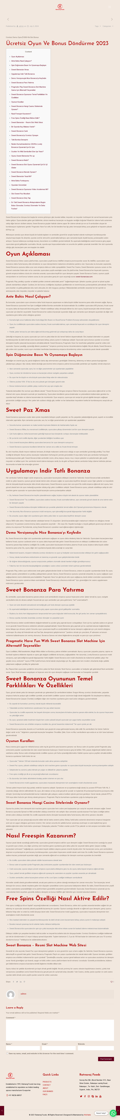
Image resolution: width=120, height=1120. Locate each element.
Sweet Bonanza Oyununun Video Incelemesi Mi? (29, 189)
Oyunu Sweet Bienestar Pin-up (23, 156)
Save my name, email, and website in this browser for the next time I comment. (41, 1053)
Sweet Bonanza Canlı (19, 131)
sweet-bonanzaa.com (84, 277)
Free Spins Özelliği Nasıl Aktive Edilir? (25, 118)
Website (81, 1044)
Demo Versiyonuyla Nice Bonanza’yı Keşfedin (28, 78)
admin (21, 26)
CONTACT (47, 1085)
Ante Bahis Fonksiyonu (20, 181)
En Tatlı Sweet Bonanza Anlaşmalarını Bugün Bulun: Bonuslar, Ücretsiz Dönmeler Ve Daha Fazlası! (28, 205)
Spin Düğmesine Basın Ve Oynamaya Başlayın (28, 65)
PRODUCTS (47, 1082)
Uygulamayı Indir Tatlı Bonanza (23, 74)
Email (45, 1044)
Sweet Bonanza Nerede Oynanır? (24, 172)
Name (9, 1044)
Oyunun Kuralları (17, 102)
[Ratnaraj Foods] (60, 7)
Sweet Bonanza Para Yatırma (22, 83)
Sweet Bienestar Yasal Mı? (21, 176)
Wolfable (87, 1115)
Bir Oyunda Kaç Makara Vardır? (23, 127)
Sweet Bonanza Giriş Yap (21, 198)
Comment (10, 1018)
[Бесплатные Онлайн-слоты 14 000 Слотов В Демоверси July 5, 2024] (2, 1110)
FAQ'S (45, 1094)
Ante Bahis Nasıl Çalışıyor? (21, 61)
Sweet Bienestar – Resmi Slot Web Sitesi (27, 122)
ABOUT (45, 1088)
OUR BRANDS (48, 1091)
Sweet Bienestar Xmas (20, 70)
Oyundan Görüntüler (19, 185)
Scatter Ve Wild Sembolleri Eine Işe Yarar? (27, 152)
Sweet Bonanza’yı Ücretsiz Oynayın (24, 135)
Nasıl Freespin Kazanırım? (21, 114)
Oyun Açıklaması (17, 57)
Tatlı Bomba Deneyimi (19, 140)
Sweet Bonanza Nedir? (20, 160)
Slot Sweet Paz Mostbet (20, 194)
